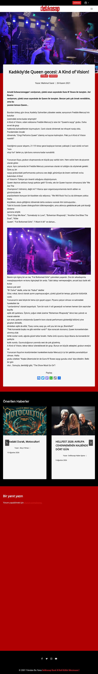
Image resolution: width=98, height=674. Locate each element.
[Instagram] (51, 659)
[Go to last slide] (7, 443)
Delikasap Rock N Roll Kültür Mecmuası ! (60, 670)
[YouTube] (56, 659)
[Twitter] (47, 659)
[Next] (91, 443)
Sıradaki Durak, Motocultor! (23, 441)
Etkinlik (44, 76)
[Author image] (31, 83)
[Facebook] (42, 659)
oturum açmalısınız (32, 502)
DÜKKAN (77, 3)
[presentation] (24, 420)
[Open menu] (91, 9)
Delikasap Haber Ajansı (76, 456)
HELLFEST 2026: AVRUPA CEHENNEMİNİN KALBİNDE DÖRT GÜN (72, 445)
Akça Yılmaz (24, 448)
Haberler (53, 76)
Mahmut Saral (47, 83)
